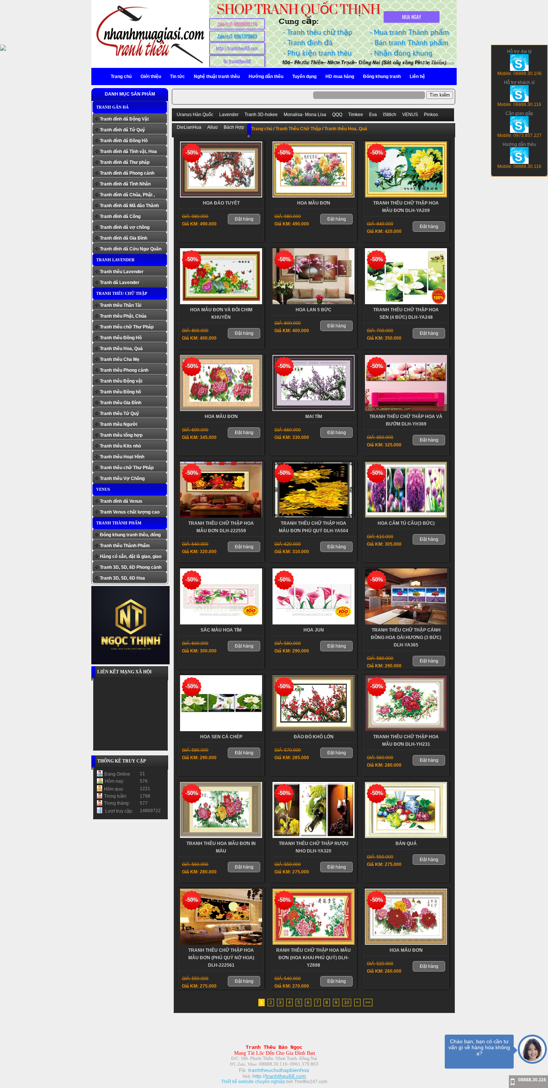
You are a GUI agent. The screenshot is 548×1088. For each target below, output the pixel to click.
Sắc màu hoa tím (221, 630)
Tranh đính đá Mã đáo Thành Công (129, 206)
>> (368, 1002)
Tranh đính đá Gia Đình (123, 238)
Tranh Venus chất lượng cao (130, 512)
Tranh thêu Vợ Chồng (122, 478)
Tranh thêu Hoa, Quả (121, 348)
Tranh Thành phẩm (118, 523)
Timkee (355, 114)
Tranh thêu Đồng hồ (120, 392)
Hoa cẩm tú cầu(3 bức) (406, 523)
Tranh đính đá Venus (121, 501)
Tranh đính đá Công (120, 216)
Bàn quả (406, 843)
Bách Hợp (234, 127)
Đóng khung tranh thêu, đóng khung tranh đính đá (130, 535)
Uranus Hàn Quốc (195, 114)
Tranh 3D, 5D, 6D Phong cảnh (130, 567)
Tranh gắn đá (112, 107)
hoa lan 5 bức (313, 309)
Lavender (229, 114)
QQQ (337, 114)
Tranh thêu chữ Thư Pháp (127, 327)
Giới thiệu (151, 76)
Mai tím (313, 416)
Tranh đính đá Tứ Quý (122, 130)
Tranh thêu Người (118, 424)
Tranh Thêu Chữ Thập (121, 293)
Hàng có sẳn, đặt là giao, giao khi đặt (130, 557)
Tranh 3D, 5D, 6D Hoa (122, 578)
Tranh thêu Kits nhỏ (120, 446)
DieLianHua (189, 127)
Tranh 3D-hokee (261, 114)
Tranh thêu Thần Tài (120, 305)
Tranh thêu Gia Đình (120, 402)
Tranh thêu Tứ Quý (119, 413)
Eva (373, 114)
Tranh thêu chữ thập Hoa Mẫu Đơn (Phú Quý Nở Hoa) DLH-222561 (221, 958)
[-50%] (221, 196)
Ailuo (212, 127)
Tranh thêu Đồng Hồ (121, 337)
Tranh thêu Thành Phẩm (125, 545)
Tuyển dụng (304, 76)
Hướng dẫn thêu (266, 76)
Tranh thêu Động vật (121, 381)
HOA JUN (313, 630)
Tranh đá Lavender (119, 282)
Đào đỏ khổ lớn (314, 736)
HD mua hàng (339, 76)
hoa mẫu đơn (313, 203)
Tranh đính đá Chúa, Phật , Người (127, 195)
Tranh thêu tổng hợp (121, 435)
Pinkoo (431, 114)
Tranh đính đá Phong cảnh (127, 173)
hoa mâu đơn (221, 416)
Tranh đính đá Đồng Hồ (124, 140)
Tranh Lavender (115, 260)
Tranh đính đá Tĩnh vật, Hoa (128, 151)
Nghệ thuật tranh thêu (217, 76)
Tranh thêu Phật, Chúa (123, 316)
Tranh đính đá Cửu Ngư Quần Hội (130, 249)
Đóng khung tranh (382, 76)
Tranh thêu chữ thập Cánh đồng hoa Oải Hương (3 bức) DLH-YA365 (406, 637)
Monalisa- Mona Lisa (305, 114)
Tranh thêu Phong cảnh (124, 370)
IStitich (389, 114)
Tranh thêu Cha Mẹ (119, 359)
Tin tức (177, 76)
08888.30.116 (532, 1079)
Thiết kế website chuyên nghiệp (253, 1081)
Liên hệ (417, 76)
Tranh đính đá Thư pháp (124, 162)
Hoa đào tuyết (221, 203)
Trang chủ (121, 76)
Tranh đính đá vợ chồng (124, 227)
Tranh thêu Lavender (122, 271)
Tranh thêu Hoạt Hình (122, 456)
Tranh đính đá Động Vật (124, 119)
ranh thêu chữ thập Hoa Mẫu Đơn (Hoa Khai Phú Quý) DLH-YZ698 (313, 958)
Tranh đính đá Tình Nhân (125, 184)
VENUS (103, 489)
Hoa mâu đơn (406, 950)
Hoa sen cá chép (221, 736)
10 (346, 1002)
